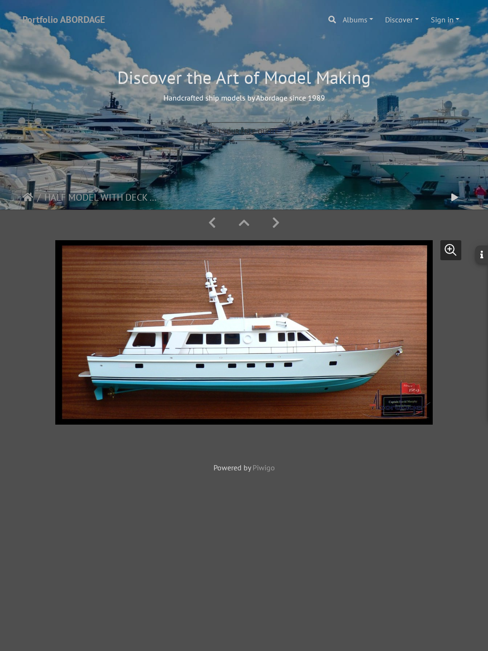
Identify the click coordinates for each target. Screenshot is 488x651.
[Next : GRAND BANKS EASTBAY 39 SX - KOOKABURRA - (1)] (276, 223)
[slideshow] (455, 197)
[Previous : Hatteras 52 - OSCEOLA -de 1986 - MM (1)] (212, 223)
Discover (399, 19)
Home (27, 197)
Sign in (442, 19)
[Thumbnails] (244, 223)
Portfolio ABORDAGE (63, 19)
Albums (355, 19)
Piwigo (264, 467)
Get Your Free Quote (244, 131)
